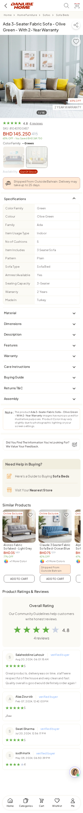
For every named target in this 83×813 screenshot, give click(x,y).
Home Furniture (27, 14)
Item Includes (15, 250)
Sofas (46, 14)
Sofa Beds (62, 14)
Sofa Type (12, 266)
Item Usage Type (17, 233)
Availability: (20, 171)
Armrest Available (17, 275)
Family (10, 225)
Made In (10, 300)
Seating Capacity (17, 283)
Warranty (11, 292)
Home (8, 14)
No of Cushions (16, 241)
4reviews (36, 123)
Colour (10, 216)
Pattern (10, 258)
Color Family (18, 143)
